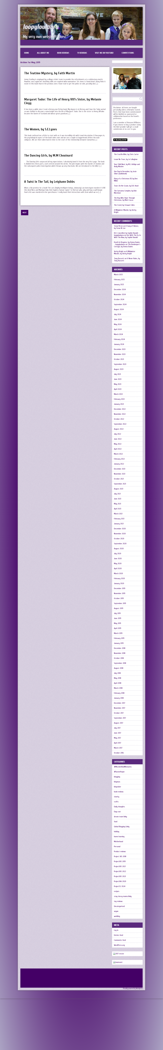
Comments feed (120, 940)
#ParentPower (119, 772)
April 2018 (117, 683)
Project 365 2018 (120, 856)
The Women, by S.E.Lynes (40, 129)
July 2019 (117, 613)
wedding (117, 916)
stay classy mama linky (123, 896)
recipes (116, 891)
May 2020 (117, 563)
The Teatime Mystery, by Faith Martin (49, 73)
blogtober (117, 787)
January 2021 (119, 524)
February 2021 (119, 519)
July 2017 (117, 728)
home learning (119, 837)
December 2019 (119, 588)
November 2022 (120, 414)
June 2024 (118, 319)
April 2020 (118, 568)
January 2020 (119, 583)
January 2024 (119, 344)
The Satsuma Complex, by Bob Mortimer (125, 192)
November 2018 (119, 653)
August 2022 (119, 429)
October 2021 (119, 479)
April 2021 (117, 509)
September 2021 (120, 484)
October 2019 (119, 598)
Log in (116, 930)
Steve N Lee (118, 226)
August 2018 (118, 668)
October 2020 (119, 539)
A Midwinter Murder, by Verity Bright (125, 211)
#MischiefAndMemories (123, 767)
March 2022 (118, 454)
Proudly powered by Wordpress (133, 988)
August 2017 (118, 723)
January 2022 (119, 464)
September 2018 (120, 663)
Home (26, 53)
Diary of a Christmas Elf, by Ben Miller (126, 180)
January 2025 (119, 284)
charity (116, 797)
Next (25, 212)
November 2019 (119, 593)
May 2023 (117, 384)
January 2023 (119, 404)
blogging (117, 777)
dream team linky (120, 817)
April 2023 (117, 389)
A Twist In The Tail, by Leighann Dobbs (49, 182)
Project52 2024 (119, 886)
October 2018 (119, 658)
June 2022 (117, 439)
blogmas (117, 782)
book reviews (119, 792)
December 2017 (119, 703)
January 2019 (119, 643)
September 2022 (120, 424)
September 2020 (120, 544)
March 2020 (118, 573)
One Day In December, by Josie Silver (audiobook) (125, 172)
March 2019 (118, 633)
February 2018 (119, 693)
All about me (43, 53)
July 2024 (117, 314)
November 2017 (119, 708)
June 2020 (118, 559)
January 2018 (119, 698)
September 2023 (120, 364)
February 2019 (119, 638)
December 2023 (119, 349)
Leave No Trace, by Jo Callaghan (125, 159)
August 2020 (119, 549)
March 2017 (118, 748)
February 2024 (119, 339)
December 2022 (120, 409)
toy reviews (118, 901)
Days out (117, 812)
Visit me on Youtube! (104, 53)
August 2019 (118, 608)
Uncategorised (119, 906)
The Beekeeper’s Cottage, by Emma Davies (127, 245)
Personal (117, 846)
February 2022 (119, 459)
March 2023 (118, 394)
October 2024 (119, 299)
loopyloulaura (40, 27)
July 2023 (117, 374)
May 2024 (117, 324)
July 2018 (117, 673)
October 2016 (119, 753)
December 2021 (119, 469)
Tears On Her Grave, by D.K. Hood (126, 186)
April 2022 (117, 449)
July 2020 (117, 554)
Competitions (128, 53)
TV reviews (82, 53)
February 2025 (119, 280)
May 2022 (117, 444)
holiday (116, 832)
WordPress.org (119, 945)
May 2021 (117, 504)
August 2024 (119, 309)
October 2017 (119, 713)
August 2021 (118, 489)
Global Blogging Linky (121, 827)
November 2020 (120, 534)
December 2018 (119, 648)
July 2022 (117, 434)
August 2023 (118, 369)
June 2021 (117, 499)
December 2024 (120, 289)
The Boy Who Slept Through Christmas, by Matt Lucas (124, 199)
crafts (116, 802)
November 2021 (119, 474)
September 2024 (120, 304)
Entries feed (118, 935)
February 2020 (119, 578)
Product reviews (120, 851)
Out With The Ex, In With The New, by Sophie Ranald (127, 236)
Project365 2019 (120, 861)
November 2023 (119, 354)
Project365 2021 (120, 866)
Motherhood (118, 841)
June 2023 (117, 379)
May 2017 (117, 738)
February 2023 (119, 399)
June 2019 (117, 618)
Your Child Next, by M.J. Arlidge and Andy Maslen (127, 165)
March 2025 (118, 275)
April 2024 (118, 329)
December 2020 (120, 529)
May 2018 (117, 678)
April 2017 (117, 743)
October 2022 (119, 419)
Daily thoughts (119, 807)
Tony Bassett (119, 258)
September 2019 (120, 603)
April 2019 (117, 628)
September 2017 (120, 718)
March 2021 (118, 514)
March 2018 (118, 688)
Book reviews (63, 53)
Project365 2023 (120, 876)
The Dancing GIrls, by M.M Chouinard (48, 155)
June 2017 (117, 733)
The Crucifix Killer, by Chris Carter (126, 154)
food (115, 822)
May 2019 (117, 623)
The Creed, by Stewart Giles (124, 205)
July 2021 (117, 494)
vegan (116, 911)
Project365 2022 (120, 871)
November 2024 (120, 294)
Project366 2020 (120, 881)
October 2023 (119, 359)
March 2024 (118, 334)
